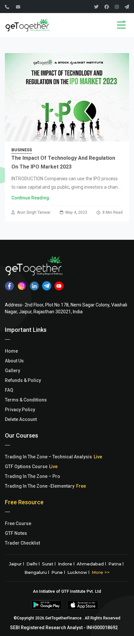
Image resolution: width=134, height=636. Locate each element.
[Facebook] (106, 7)
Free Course (18, 523)
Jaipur (15, 563)
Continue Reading (30, 197)
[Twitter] (96, 7)
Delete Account (21, 419)
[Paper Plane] (127, 7)
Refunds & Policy (23, 380)
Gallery (12, 370)
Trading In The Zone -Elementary (39, 486)
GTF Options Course (26, 466)
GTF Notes (16, 533)
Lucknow (77, 572)
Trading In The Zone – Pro (32, 476)
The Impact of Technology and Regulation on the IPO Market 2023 (63, 162)
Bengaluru (35, 572)
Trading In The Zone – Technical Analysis (48, 456)
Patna (114, 563)
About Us (14, 360)
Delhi (31, 563)
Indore (65, 563)
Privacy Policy (20, 409)
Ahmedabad (90, 563)
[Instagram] (117, 7)
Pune (57, 572)
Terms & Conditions (26, 399)
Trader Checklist (22, 543)
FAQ (9, 390)
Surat (47, 563)
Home (11, 351)
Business (21, 149)
